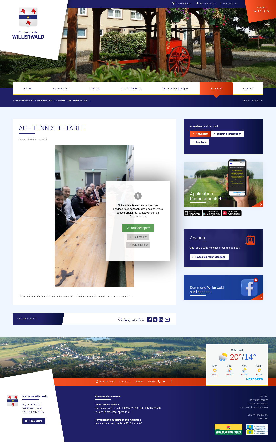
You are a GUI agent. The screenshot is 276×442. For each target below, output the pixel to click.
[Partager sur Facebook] (149, 321)
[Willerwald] (228, 430)
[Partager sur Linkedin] (161, 321)
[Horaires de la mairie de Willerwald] (268, 12)
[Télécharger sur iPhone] (193, 215)
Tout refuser (140, 236)
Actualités (216, 88)
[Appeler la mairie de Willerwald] (255, 12)
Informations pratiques (176, 88)
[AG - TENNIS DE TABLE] (94, 216)
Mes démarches (208, 4)
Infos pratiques (106, 382)
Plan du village (183, 4)
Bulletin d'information (229, 134)
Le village (124, 382)
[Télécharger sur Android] (212, 215)
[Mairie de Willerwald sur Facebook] (223, 287)
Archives (201, 142)
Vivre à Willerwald (131, 88)
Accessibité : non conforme (254, 408)
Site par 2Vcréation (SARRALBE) (258, 417)
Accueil (27, 88)
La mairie (139, 382)
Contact (248, 88)
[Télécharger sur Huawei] (232, 215)
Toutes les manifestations (210, 257)
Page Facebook (230, 4)
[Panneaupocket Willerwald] (223, 184)
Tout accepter (140, 228)
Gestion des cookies (258, 404)
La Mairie (95, 88)
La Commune (60, 88)
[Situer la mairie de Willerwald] (264, 12)
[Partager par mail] (167, 321)
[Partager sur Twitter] (155, 321)
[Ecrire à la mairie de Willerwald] (259, 12)
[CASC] (257, 430)
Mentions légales (258, 400)
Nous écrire (35, 421)
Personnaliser (140, 244)
